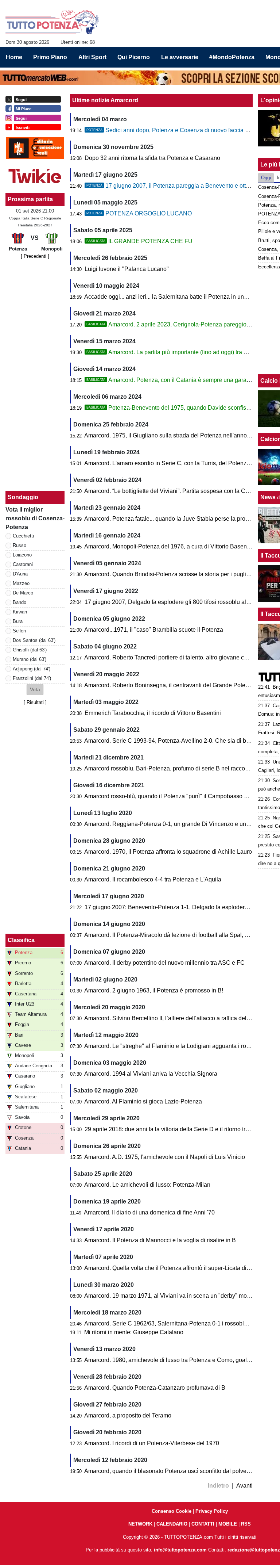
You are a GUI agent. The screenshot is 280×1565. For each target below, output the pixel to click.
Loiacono (22, 555)
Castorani (23, 564)
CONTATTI (202, 1524)
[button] (35, 689)
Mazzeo (21, 583)
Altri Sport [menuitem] (92, 57)
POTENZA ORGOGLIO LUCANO (139, 213)
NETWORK (140, 1524)
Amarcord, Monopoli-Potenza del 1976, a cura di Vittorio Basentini (169, 546)
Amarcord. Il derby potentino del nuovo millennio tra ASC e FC (164, 963)
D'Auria (20, 574)
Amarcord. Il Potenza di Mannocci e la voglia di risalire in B (160, 1240)
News (268, 497)
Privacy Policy (211, 1511)
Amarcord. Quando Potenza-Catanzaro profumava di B (154, 1388)
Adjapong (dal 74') (31, 668)
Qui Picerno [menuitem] (133, 57)
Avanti (244, 1485)
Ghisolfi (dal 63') (30, 650)
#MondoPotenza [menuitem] (231, 57)
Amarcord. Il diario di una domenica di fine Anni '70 (149, 1212)
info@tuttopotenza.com (180, 1550)
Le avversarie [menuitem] (179, 57)
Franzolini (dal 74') (32, 678)
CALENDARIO (171, 1524)
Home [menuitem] (14, 57)
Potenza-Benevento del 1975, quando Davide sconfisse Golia (177, 408)
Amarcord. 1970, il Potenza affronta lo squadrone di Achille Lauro (168, 852)
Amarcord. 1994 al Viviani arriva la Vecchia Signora (150, 1074)
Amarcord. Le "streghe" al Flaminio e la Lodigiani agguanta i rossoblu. (174, 1046)
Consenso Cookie (171, 1511)
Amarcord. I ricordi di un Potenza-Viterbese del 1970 (151, 1443)
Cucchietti (23, 536)
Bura (18, 621)
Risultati (35, 702)
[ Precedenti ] (35, 256)
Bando (19, 602)
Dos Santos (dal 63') (34, 640)
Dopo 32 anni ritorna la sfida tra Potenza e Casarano (152, 158)
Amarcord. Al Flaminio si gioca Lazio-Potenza (143, 1101)
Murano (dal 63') (29, 659)
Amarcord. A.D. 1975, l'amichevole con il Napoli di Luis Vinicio (164, 1157)
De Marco (23, 593)
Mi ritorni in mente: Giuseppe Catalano (133, 1332)
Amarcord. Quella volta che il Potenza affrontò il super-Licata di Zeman (175, 1268)
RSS (246, 1524)
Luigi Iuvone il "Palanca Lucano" (127, 269)
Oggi (266, 177)
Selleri (19, 631)
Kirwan (20, 612)
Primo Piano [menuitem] (50, 57)
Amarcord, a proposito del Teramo (127, 1415)
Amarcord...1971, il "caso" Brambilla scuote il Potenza (153, 630)
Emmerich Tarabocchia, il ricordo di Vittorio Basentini (153, 713)
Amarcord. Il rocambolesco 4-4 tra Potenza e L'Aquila (152, 879)
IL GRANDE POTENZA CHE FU (139, 241)
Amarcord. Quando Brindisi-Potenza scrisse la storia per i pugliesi (169, 574)
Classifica (21, 940)
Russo (19, 545)
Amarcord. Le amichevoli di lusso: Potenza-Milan (147, 1185)
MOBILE (227, 1524)
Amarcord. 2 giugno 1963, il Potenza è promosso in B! (153, 990)
